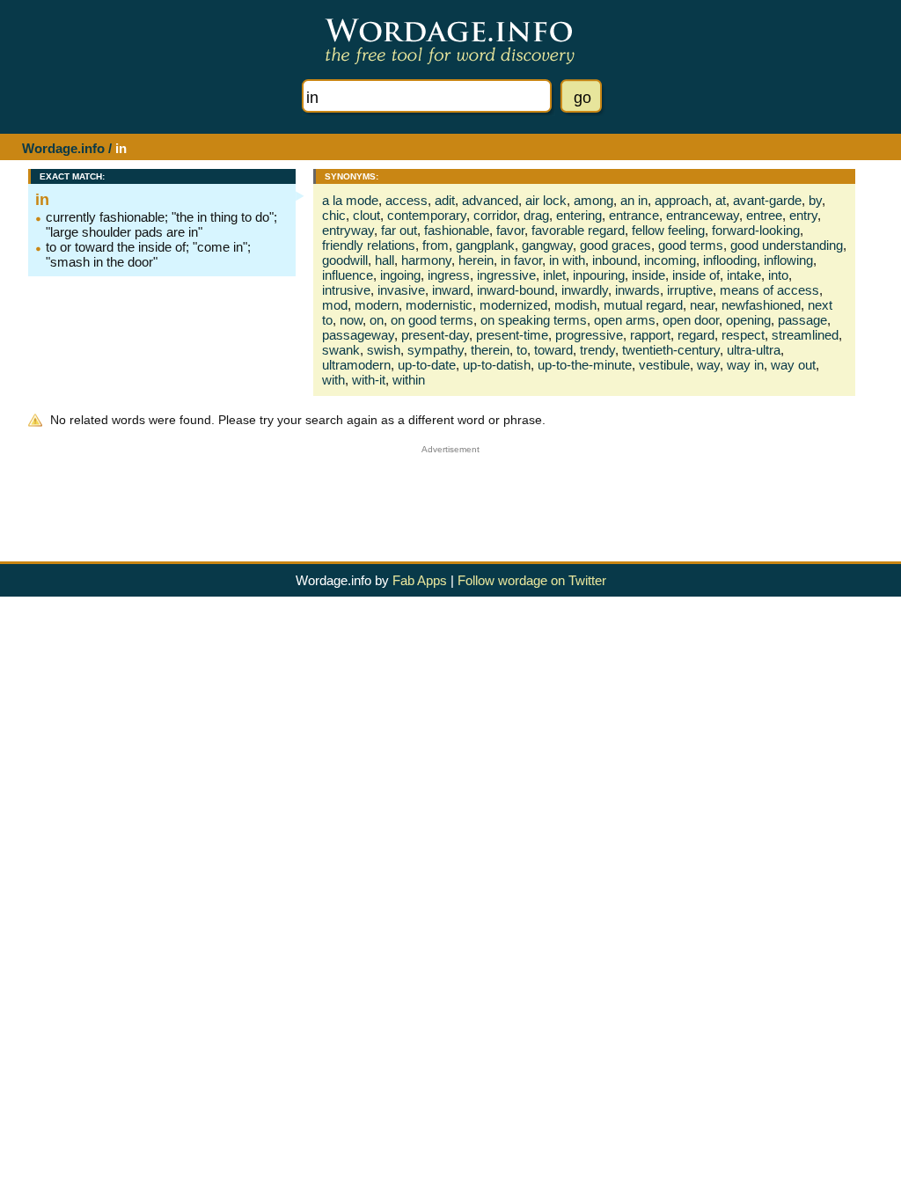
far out (399, 230)
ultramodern (356, 364)
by (815, 200)
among (593, 200)
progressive (589, 334)
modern (377, 304)
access (406, 200)
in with (567, 260)
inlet (554, 275)
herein (476, 260)
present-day (435, 334)
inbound (614, 260)
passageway (358, 334)
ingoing (400, 275)
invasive (401, 289)
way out (793, 364)
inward (451, 289)
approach (681, 200)
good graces (615, 245)
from (435, 245)
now (351, 319)
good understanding (786, 245)
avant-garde (767, 200)
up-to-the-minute (585, 364)
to (521, 349)
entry (803, 215)
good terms (690, 245)
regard (696, 334)
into (778, 275)
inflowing (788, 260)
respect (743, 334)
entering (579, 215)
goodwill (345, 260)
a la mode (350, 200)
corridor (494, 215)
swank (341, 349)
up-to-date (427, 364)
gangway (547, 245)
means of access (769, 289)
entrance (634, 215)
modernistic (439, 304)
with (333, 379)
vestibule (664, 364)
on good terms (432, 319)
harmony (426, 260)
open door (691, 319)
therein (490, 349)
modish (575, 304)
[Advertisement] (450, 493)
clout (366, 215)
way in (745, 364)
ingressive (506, 275)
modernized (513, 304)
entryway (348, 230)
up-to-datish (497, 364)
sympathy (435, 349)
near (702, 304)
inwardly (584, 289)
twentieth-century (671, 349)
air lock (546, 200)
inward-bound (515, 289)
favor (510, 230)
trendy (597, 349)
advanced (490, 200)
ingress (449, 275)
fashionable (456, 230)
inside (648, 275)
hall (384, 260)
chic (334, 215)
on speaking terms (533, 319)
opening (748, 319)
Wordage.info (63, 148)
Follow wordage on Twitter (532, 580)
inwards (637, 289)
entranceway (702, 215)
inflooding (730, 260)
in (42, 200)
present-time (512, 334)
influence (347, 275)
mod (335, 304)
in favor (521, 260)
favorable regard (578, 230)
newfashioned (761, 304)
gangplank (485, 245)
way (708, 364)
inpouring (599, 275)
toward (553, 349)
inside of (696, 275)
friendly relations (368, 245)
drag (536, 215)
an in (634, 200)
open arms (625, 319)
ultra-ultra (753, 349)
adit (445, 200)
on (377, 319)
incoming (670, 260)
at (720, 200)
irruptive (690, 289)
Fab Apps (419, 580)
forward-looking (756, 230)
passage (802, 319)
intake (744, 275)
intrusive (346, 289)
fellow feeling (668, 230)
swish (383, 349)
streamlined (805, 334)
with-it (368, 379)
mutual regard (643, 304)
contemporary (426, 215)
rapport (650, 334)
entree (764, 215)
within (408, 379)
